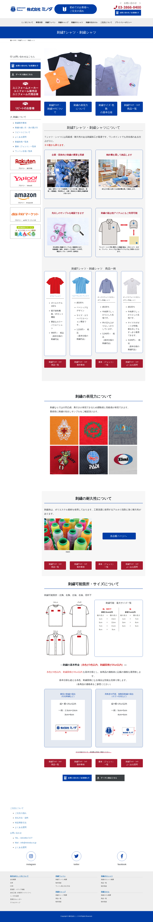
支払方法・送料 (21, 818)
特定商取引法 (20, 823)
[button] (55, 109)
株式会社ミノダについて (19, 876)
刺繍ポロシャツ (107, 876)
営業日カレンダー (16, 899)
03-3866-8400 (129, 7)
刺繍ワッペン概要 (61, 879)
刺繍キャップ (61, 892)
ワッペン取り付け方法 (63, 886)
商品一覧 (58, 898)
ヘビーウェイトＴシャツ (80, 296)
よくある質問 (20, 137)
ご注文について (17, 808)
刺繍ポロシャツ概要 (107, 879)
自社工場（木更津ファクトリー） (21, 893)
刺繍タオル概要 (106, 895)
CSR (11, 886)
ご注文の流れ (20, 813)
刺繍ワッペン (61, 876)
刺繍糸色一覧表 (21, 142)
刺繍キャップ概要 (61, 895)
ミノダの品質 (14, 896)
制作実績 (58, 883)
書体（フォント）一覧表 (25, 146)
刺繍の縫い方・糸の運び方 (26, 128)
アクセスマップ (15, 902)
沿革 (11, 883)
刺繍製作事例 (20, 123)
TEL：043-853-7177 (23, 838)
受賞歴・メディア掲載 (17, 889)
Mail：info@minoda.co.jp (25, 843)
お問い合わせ (16, 833)
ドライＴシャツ (55, 296)
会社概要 (13, 879)
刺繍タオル (105, 892)
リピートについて (22, 132)
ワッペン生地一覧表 (23, 151)
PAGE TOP (147, 892)
